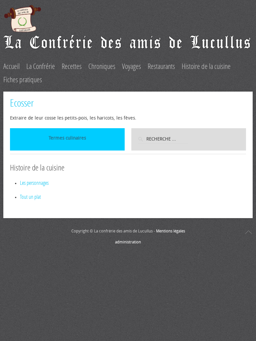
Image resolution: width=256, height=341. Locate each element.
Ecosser (22, 103)
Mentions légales (170, 231)
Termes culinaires (67, 138)
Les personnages (34, 183)
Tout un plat (30, 197)
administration (128, 242)
